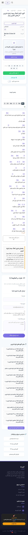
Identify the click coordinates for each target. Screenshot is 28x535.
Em (19, 103)
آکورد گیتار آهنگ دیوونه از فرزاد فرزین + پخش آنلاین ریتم (14, 356)
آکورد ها (23, 233)
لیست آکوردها (21, 492)
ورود (7, 2)
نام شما (23, 296)
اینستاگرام (19, 507)
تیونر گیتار (13, 78)
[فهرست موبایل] (2, 2)
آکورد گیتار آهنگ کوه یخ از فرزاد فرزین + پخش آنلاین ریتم (14, 389)
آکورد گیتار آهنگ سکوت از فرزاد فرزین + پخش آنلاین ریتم (14, 376)
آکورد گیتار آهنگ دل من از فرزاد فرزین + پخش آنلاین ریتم (14, 350)
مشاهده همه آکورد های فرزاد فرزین (16, 428)
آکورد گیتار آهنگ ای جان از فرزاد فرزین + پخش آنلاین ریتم (14, 402)
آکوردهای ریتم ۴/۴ (14, 449)
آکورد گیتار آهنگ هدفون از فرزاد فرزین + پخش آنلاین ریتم (14, 421)
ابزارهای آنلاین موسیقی (14, 454)
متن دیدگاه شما (21, 319)
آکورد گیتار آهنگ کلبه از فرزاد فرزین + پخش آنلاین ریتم (15, 363)
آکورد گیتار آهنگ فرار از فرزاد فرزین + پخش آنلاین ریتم (14, 369)
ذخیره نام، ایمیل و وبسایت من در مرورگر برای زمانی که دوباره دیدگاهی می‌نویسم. (14, 314)
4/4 (5, 29)
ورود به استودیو (14, 57)
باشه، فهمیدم (14, 524)
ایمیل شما (22, 304)
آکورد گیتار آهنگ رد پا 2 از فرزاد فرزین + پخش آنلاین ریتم (14, 415)
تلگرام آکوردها (18, 510)
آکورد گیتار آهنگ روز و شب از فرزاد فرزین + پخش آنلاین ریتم (14, 382)
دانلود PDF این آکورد (13, 73)
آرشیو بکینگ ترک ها (20, 495)
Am (11, 103)
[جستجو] (12, 2)
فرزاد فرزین (14, 23)
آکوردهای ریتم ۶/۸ (14, 444)
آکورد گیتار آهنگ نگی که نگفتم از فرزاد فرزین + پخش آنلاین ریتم (15, 408)
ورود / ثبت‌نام (21, 489)
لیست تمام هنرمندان (14, 439)
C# (7, 103)
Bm (23, 103)
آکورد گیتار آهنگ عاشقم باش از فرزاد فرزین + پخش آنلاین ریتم (14, 395)
